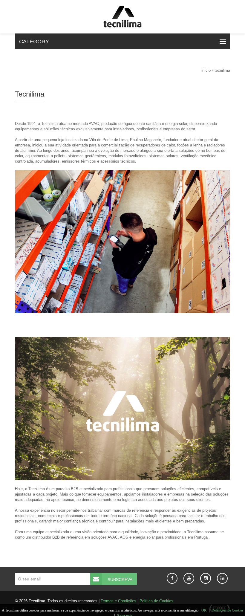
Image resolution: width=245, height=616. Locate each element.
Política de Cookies (156, 601)
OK (204, 610)
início (206, 70)
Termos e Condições (118, 601)
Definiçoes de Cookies (228, 610)
